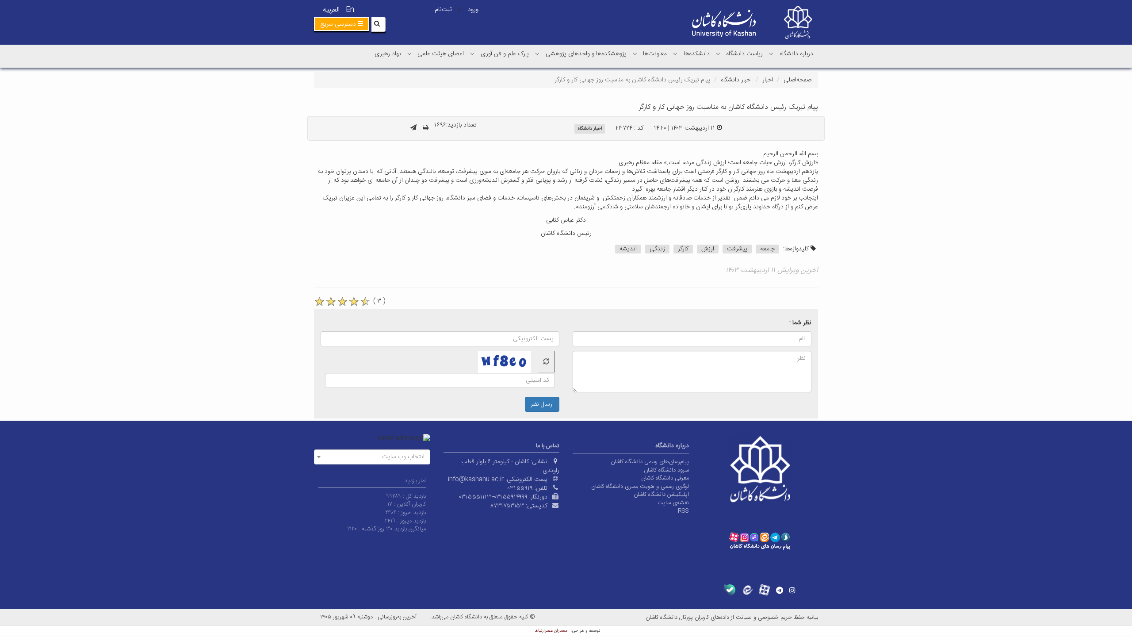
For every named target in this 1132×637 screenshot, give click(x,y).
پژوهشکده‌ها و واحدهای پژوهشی (586, 54)
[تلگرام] (779, 590)
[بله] (729, 589)
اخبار (767, 80)
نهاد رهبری (388, 54)
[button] (341, 24)
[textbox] (374, 457)
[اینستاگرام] (792, 590)
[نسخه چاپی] (425, 128)
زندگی (657, 249)
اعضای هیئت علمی (440, 54)
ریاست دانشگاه (744, 54)
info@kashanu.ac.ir (476, 479)
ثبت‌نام (443, 9)
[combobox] (372, 456)
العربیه (331, 10)
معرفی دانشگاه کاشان (665, 478)
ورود (473, 9)
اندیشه (628, 249)
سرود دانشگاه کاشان (666, 470)
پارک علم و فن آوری (505, 54)
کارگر (683, 249)
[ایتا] (747, 589)
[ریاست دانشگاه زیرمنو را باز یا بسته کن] (718, 53)
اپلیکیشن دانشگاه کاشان (661, 494)
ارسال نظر (542, 404)
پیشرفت (737, 249)
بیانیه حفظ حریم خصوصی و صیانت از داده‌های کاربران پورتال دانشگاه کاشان (732, 617)
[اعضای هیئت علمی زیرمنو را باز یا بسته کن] (409, 53)
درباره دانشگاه (796, 54)
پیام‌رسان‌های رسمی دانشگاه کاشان (650, 462)
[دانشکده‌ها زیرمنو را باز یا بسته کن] (675, 53)
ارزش (707, 249)
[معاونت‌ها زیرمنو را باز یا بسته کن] (635, 53)
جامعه (767, 249)
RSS (683, 511)
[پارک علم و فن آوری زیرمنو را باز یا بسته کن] (472, 53)
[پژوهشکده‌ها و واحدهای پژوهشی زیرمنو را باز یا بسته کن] (537, 53)
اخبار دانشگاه (736, 80)
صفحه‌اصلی (797, 80)
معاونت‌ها (655, 54)
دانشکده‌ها (697, 54)
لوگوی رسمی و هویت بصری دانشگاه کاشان (640, 486)
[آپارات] (764, 589)
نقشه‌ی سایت (673, 503)
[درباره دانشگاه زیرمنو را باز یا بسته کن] (771, 53)
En (350, 10)
